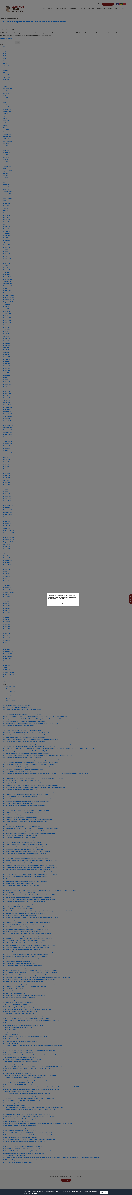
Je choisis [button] (63, 604)
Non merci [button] (52, 604)
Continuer (104, 1192)
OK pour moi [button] (74, 604)
